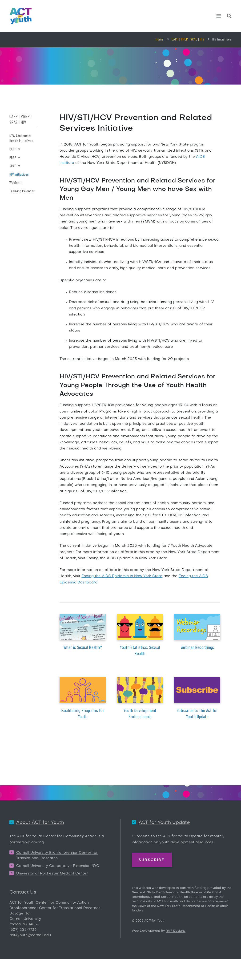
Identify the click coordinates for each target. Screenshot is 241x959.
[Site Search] (229, 16)
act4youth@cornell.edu (30, 935)
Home (159, 39)
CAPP (14, 149)
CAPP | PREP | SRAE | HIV (188, 39)
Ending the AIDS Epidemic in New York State (121, 576)
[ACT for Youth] (20, 16)
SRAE (14, 165)
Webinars (16, 182)
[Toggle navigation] (219, 16)
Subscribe (151, 860)
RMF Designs (175, 930)
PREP (14, 157)
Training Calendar (22, 191)
